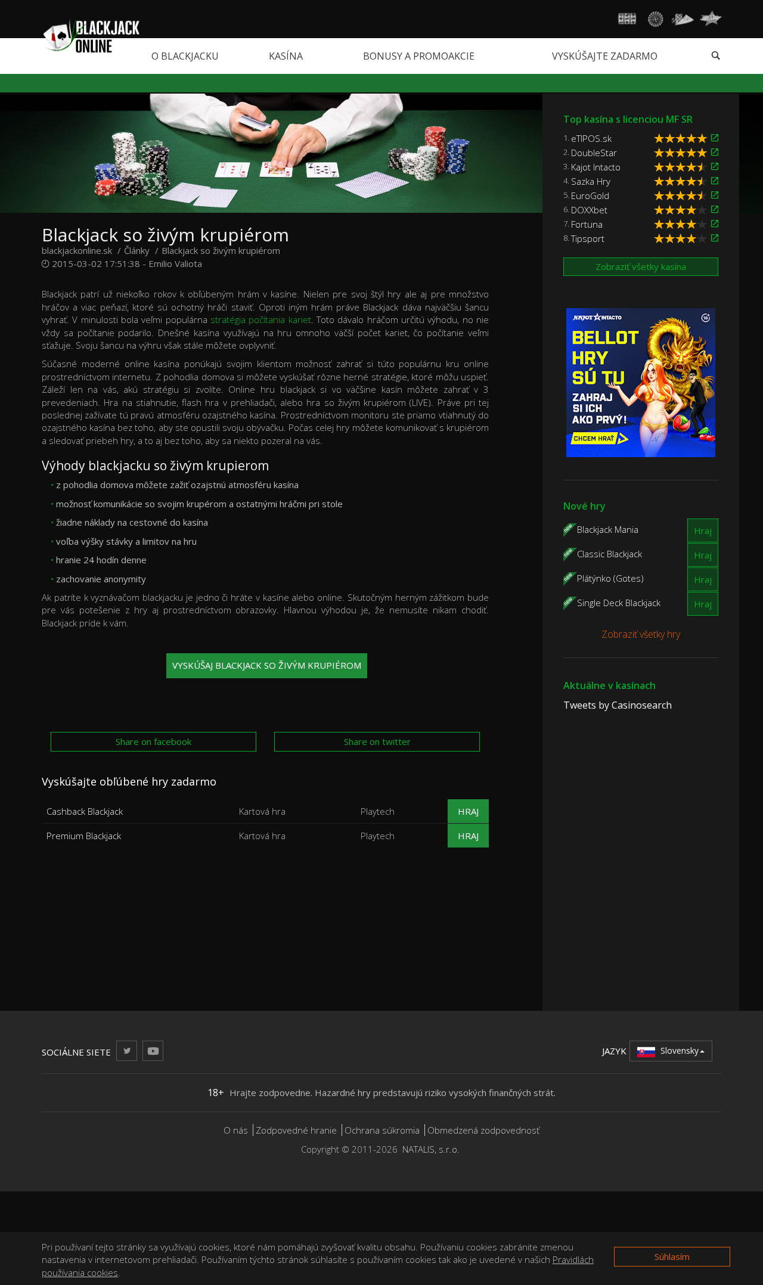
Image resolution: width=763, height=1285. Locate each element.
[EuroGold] (714, 195)
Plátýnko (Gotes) (610, 577)
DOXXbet (589, 209)
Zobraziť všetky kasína (640, 266)
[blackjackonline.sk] (91, 35)
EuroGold (590, 195)
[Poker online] (682, 19)
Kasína (286, 56)
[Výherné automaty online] (627, 19)
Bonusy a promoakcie (418, 56)
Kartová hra (262, 811)
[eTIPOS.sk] (714, 138)
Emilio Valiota (175, 263)
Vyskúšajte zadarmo (604, 56)
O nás (236, 1130)
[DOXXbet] (714, 209)
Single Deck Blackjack (618, 602)
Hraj (468, 811)
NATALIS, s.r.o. (431, 1149)
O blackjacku (185, 56)
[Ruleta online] (655, 19)
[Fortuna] (714, 223)
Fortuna (587, 224)
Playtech (378, 811)
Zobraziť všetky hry (640, 634)
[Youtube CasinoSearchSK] (152, 1050)
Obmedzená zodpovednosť (483, 1130)
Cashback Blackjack (84, 811)
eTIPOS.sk (591, 138)
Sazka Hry (590, 181)
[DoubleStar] (714, 152)
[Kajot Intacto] (714, 166)
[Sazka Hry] (714, 181)
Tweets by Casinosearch (617, 705)
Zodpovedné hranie (296, 1130)
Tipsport (587, 238)
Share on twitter (377, 741)
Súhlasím (672, 1256)
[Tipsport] (714, 238)
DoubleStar (594, 152)
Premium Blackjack (83, 836)
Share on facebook (153, 741)
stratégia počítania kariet (260, 319)
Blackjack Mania (607, 529)
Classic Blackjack (609, 553)
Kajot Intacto (596, 167)
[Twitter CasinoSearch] (126, 1050)
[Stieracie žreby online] (710, 19)
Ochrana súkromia (382, 1130)
